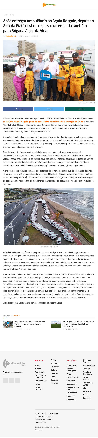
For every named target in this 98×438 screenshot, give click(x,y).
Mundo (38, 369)
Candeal (86, 369)
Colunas (54, 373)
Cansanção (71, 384)
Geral (53, 377)
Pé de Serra (72, 393)
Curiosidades (41, 381)
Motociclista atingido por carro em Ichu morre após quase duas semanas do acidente (30, 324)
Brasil (37, 365)
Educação (55, 367)
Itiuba (85, 395)
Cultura (54, 370)
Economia (55, 363)
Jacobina (87, 398)
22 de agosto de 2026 (23, 329)
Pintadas (71, 396)
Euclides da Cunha (88, 384)
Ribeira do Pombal (87, 361)
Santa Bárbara (89, 365)
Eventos (54, 380)
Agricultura (40, 372)
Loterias (54, 383)
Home (5, 15)
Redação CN (11, 36)
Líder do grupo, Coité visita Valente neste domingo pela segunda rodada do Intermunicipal (78, 324)
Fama (37, 384)
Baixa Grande (72, 377)
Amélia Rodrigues (71, 370)
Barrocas (71, 381)
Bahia (12, 15)
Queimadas (72, 399)
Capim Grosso (86, 378)
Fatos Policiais (38, 388)
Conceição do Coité (73, 388)
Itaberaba (87, 391)
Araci (69, 374)
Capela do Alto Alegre (87, 373)
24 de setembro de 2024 (29, 36)
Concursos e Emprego (40, 376)
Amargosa (71, 365)
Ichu (84, 388)
